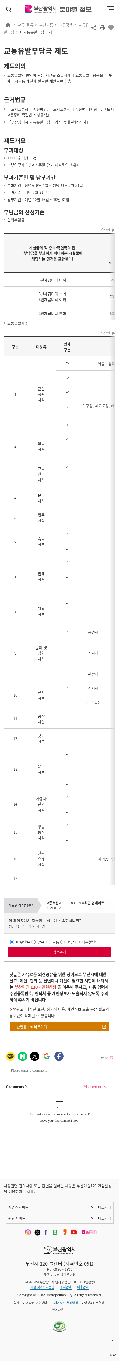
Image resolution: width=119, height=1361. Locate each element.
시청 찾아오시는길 (42, 1287)
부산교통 (46, 24)
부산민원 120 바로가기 (30, 1026)
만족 (41, 942)
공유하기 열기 (93, 27)
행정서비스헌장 (94, 1302)
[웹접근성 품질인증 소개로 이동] (59, 1323)
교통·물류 (26, 24)
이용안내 (83, 1287)
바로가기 (104, 1207)
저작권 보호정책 (36, 1302)
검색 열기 (9, 9)
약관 (16, 1302)
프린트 (102, 27)
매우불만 (89, 942)
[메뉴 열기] (110, 9)
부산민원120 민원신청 (94, 1185)
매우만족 (23, 942)
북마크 (111, 27)
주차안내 (66, 1287)
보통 (55, 942)
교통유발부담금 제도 (39, 32)
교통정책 (66, 24)
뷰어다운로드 (60, 1309)
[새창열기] (26, 1232)
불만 (70, 942)
